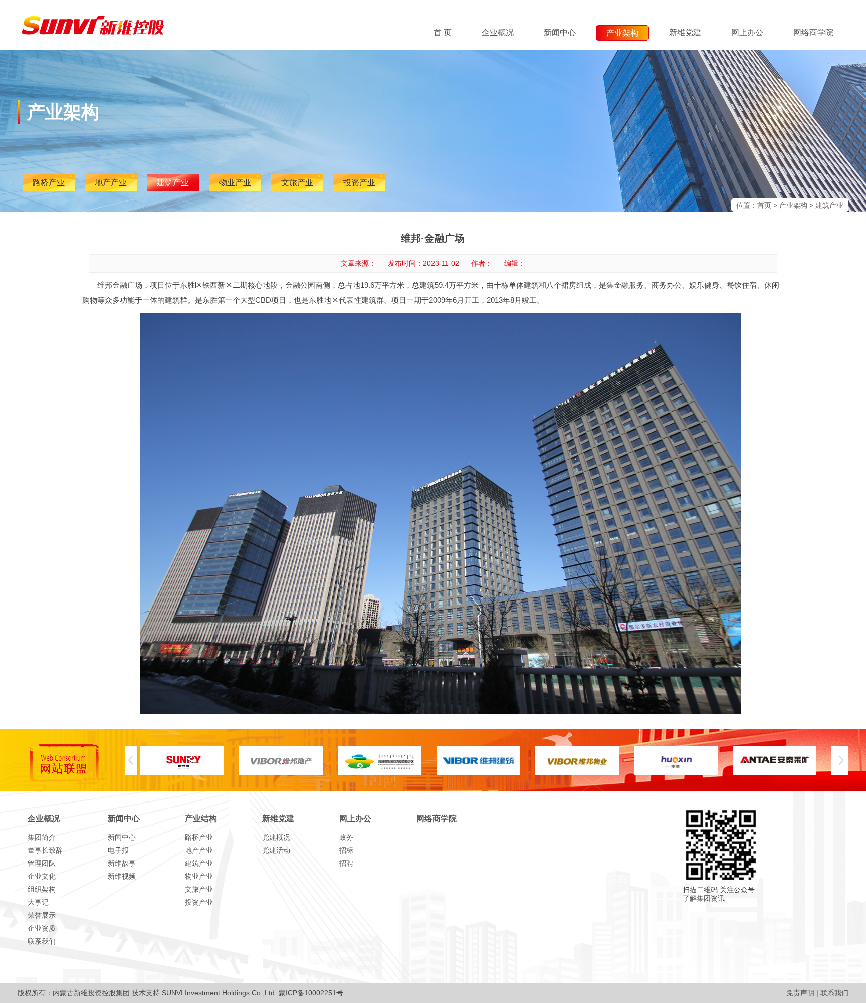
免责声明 (800, 993)
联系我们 (834, 993)
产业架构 (793, 205)
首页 (764, 205)
